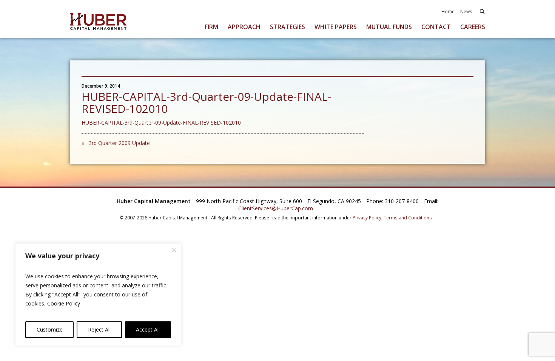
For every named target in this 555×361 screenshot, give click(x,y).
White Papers (335, 27)
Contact (436, 27)
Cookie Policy (63, 303)
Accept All (148, 329)
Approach (244, 27)
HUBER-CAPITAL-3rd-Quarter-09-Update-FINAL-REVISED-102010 (161, 122)
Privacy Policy (367, 217)
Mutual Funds (389, 27)
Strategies (287, 27)
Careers (472, 27)
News (466, 11)
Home (448, 11)
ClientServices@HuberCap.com (275, 208)
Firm (211, 27)
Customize (50, 329)
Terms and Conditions (408, 217)
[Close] (174, 250)
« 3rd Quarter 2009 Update (116, 143)
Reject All (99, 329)
